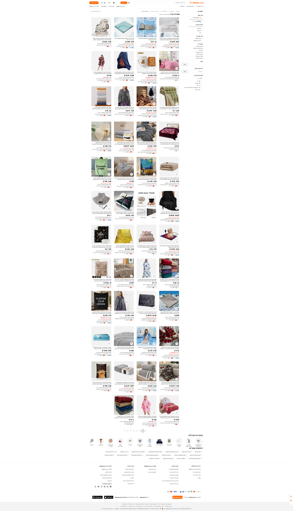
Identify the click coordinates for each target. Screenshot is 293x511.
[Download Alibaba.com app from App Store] (108, 497)
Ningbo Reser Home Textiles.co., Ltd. (125, 286)
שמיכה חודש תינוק (109, 455)
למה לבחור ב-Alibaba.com (195, 469)
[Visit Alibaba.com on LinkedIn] (108, 486)
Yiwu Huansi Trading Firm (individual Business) (169, 114)
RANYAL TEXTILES (152, 252)
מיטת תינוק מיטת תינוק (122, 455)
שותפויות (109, 480)
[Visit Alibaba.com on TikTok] (95, 486)
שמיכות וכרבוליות (154, 11)
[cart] (109, 3)
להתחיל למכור (108, 472)
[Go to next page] (124, 431)
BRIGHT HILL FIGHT (151, 286)
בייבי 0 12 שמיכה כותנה (111, 451)
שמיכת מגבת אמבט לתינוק (152, 455)
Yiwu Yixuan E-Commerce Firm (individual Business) (101, 149)
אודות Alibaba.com (196, 466)
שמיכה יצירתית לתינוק (154, 458)
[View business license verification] (160, 508)
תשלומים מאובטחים (173, 469)
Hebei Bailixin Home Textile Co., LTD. (170, 46)
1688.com (130, 504)
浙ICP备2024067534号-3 (185, 508)
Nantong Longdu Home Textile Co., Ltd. (147, 81)
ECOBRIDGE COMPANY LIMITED (148, 319)
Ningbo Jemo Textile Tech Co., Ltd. (148, 46)
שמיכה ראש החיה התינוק (195, 455)
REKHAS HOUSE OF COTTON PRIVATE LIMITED (169, 78)
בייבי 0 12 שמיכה (123, 451)
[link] (291, 496)
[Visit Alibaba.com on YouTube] (98, 486)
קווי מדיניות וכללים (174, 483)
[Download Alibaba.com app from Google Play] (97, 497)
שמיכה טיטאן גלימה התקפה (171, 451)
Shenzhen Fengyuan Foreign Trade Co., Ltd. (124, 114)
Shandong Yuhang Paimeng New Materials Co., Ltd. (169, 184)
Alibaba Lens (192, 497)
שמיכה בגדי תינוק (180, 458)
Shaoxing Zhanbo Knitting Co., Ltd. (103, 218)
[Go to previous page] (146, 431)
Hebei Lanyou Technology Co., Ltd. (103, 114)
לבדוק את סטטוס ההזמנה (106, 475)
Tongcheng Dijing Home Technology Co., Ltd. (146, 184)
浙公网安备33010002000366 (171, 508)
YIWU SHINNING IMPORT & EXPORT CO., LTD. (169, 219)
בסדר (184, 64)
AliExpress (124, 504)
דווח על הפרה (131, 483)
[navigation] (192, 221)
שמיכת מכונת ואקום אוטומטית (154, 451)
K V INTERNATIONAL (174, 286)
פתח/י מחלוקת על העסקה (128, 475)
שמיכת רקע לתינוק (166, 455)
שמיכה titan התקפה (186, 451)
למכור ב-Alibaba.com (107, 469)
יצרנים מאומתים (152, 469)
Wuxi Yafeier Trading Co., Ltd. (172, 318)
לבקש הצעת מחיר (152, 472)
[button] (129, 3)
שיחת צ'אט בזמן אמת (129, 472)
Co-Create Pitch (197, 472)
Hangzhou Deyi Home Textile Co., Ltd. (125, 46)
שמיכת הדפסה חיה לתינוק (179, 455)
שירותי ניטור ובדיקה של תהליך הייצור (170, 480)
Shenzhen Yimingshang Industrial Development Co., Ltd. (124, 78)
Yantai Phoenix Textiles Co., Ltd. (104, 45)
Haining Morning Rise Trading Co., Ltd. (102, 252)
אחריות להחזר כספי (174, 472)
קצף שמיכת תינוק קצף (168, 458)
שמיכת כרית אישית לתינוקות (138, 451)
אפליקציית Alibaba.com (120, 497)
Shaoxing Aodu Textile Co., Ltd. (104, 286)
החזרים (132, 478)
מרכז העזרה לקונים (129, 469)
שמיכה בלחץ (197, 451)
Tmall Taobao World (139, 504)
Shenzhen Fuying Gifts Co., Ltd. (104, 321)
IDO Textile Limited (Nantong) (104, 80)
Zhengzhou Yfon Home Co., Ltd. (103, 185)
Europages (168, 504)
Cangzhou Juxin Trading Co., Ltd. (126, 150)
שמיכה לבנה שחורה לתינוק (194, 458)
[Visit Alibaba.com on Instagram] (101, 486)
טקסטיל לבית (163, 11)
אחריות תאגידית (197, 475)
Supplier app (143, 497)
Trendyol (163, 504)
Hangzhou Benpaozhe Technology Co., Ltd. (146, 115)
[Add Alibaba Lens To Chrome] (177, 497)
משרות (199, 478)
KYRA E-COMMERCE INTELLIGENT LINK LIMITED (124, 318)
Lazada (146, 504)
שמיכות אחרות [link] (144, 11)
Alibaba (178, 11)
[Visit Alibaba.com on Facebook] (111, 486)
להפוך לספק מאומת (107, 478)
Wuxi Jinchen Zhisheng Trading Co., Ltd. (124, 218)
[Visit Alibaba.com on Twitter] (104, 486)
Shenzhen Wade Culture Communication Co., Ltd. (124, 252)
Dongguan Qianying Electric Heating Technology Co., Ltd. (169, 253)
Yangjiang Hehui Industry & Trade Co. (170, 356)
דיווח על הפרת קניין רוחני (128, 480)
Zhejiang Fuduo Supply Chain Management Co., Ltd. (146, 152)
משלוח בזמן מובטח (174, 475)
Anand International (174, 149)
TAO (158, 504)
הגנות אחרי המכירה (174, 478)
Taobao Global (152, 504)
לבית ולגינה (171, 11)
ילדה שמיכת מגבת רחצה (136, 455)
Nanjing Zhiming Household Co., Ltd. (125, 186)
